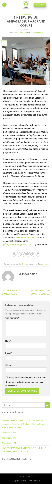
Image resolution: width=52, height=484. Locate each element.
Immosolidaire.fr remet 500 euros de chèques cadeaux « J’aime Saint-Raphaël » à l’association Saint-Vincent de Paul (23, 424)
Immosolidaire (37, 33)
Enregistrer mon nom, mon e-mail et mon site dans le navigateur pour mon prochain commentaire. (25, 381)
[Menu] (4, 5)
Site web (9, 365)
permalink (45, 264)
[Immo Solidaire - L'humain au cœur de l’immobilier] (26, 4)
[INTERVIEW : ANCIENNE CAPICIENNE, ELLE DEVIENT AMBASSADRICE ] (24, 450)
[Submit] (47, 405)
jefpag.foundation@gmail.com (17, 244)
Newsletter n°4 (9, 443)
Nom (8, 341)
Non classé (26, 14)
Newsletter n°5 (9, 437)
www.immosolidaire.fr (26, 237)
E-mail (8, 353)
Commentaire (12, 318)
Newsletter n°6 (9, 432)
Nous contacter (26, 476)
